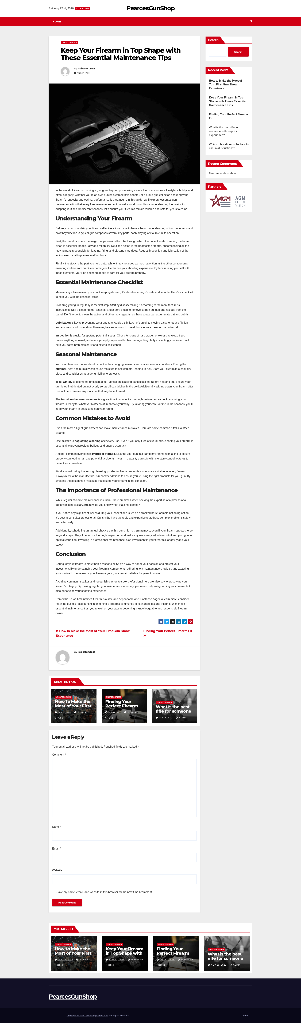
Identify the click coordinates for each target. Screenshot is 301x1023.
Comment (59, 754)
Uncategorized (69, 43)
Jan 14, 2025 (65, 959)
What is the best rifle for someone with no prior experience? (173, 713)
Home (56, 21)
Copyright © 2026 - (76, 1015)
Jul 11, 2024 (167, 959)
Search (213, 40)
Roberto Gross (86, 68)
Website (57, 870)
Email (56, 848)
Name (56, 826)
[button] (251, 21)
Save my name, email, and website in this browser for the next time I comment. (104, 892)
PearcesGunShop (150, 8)
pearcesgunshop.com (97, 1015)
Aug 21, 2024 (117, 959)
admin (183, 717)
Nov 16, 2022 (218, 965)
